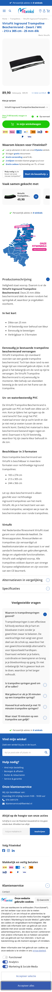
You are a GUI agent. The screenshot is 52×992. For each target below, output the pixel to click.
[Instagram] (8, 850)
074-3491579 (12, 799)
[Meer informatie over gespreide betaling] (49, 93)
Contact (6, 891)
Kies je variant (9, 100)
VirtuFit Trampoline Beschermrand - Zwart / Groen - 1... (24, 194)
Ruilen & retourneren (14, 775)
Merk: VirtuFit (44, 35)
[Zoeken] (10, 11)
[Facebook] (3, 850)
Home (4, 19)
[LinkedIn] (13, 850)
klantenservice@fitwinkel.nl (19, 803)
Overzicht (44, 900)
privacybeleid (39, 950)
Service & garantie (13, 778)
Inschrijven (40, 831)
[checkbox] (11, 957)
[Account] (44, 10)
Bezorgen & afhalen (13, 771)
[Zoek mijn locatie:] (37, 10)
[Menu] (4, 11)
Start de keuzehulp (35, 174)
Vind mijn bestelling (14, 767)
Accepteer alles (26, 985)
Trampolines (15, 19)
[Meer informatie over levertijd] (32, 117)
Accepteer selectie (26, 976)
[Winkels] (40, 10)
